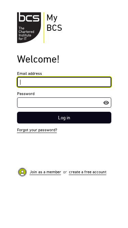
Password (25, 93)
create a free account (87, 172)
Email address (29, 73)
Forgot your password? (37, 130)
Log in (64, 117)
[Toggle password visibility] (106, 102)
